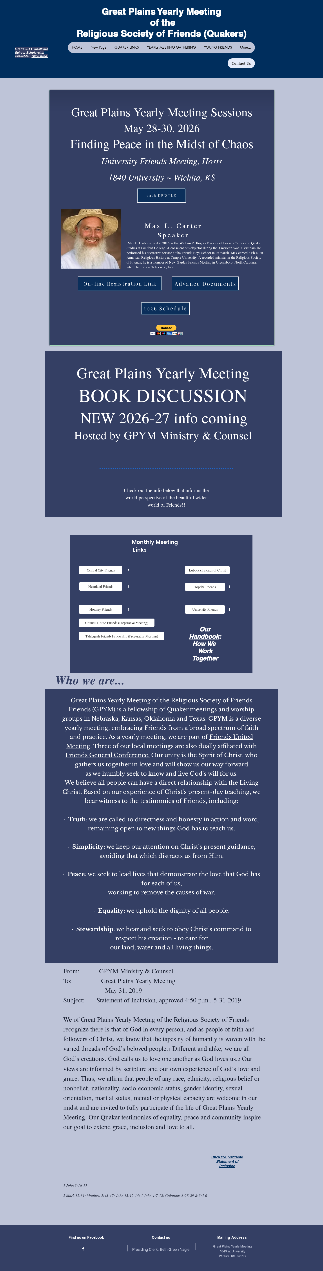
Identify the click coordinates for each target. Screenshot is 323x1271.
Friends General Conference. (107, 755)
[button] (166, 330)
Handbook (204, 636)
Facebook (95, 1237)
